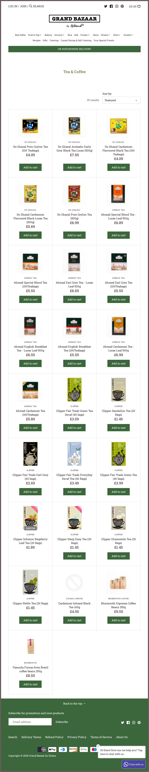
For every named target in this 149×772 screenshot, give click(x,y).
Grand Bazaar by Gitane (42, 755)
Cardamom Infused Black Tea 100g (74, 603)
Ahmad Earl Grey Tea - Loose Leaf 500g (74, 282)
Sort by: (107, 93)
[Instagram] (116, 6)
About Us (122, 737)
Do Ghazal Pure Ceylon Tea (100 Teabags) (30, 146)
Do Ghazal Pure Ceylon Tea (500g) (74, 214)
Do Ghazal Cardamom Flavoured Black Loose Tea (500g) (30, 216)
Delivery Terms (31, 737)
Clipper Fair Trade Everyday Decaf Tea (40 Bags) (74, 474)
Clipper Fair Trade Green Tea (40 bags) (118, 474)
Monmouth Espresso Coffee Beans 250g (118, 603)
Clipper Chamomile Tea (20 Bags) (118, 539)
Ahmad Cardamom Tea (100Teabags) (30, 410)
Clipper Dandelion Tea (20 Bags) (118, 410)
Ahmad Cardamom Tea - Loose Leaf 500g (118, 346)
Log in (12, 6)
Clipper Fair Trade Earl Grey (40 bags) (30, 474)
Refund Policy (54, 737)
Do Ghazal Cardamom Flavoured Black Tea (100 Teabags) (118, 148)
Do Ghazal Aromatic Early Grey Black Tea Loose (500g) (74, 146)
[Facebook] (111, 6)
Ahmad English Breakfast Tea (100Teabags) (74, 346)
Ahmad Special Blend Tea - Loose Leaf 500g (118, 214)
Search (12, 737)
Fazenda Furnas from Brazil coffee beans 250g (30, 667)
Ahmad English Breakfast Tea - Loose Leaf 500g (30, 346)
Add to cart (30, 167)
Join (23, 6)
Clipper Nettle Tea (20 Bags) (30, 601)
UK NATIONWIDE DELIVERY (74, 49)
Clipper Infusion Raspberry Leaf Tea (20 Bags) (30, 539)
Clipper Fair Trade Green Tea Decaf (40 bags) (74, 410)
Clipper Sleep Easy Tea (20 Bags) (74, 539)
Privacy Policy (77, 737)
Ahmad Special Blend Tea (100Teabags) (30, 282)
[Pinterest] (122, 6)
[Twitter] (105, 6)
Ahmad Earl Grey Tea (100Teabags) (118, 282)
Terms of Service (101, 737)
